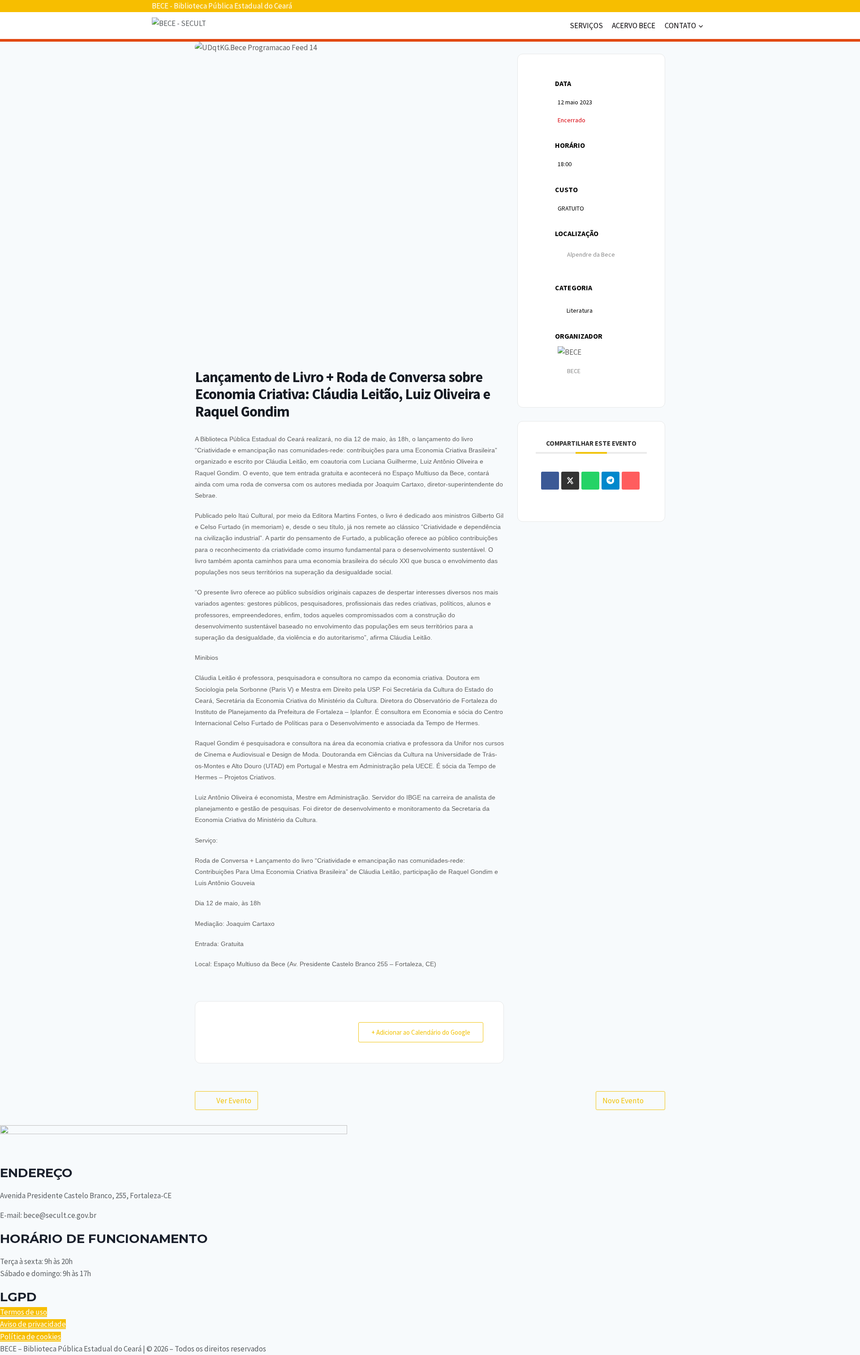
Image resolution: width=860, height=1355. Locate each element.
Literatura (580, 310)
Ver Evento (233, 1101)
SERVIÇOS (586, 25)
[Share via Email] (631, 481)
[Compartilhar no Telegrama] (610, 481)
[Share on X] (570, 481)
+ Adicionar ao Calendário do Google (420, 1032)
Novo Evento (623, 1101)
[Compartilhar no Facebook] (550, 481)
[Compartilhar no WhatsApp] (590, 481)
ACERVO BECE (633, 25)
